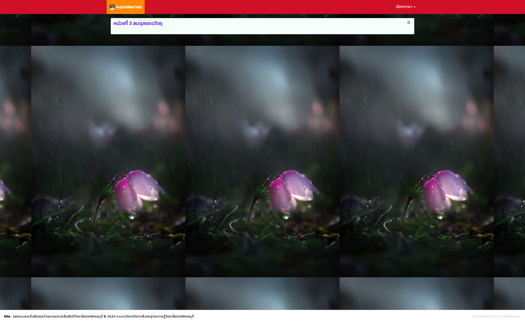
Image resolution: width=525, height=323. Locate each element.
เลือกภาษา (404, 7)
